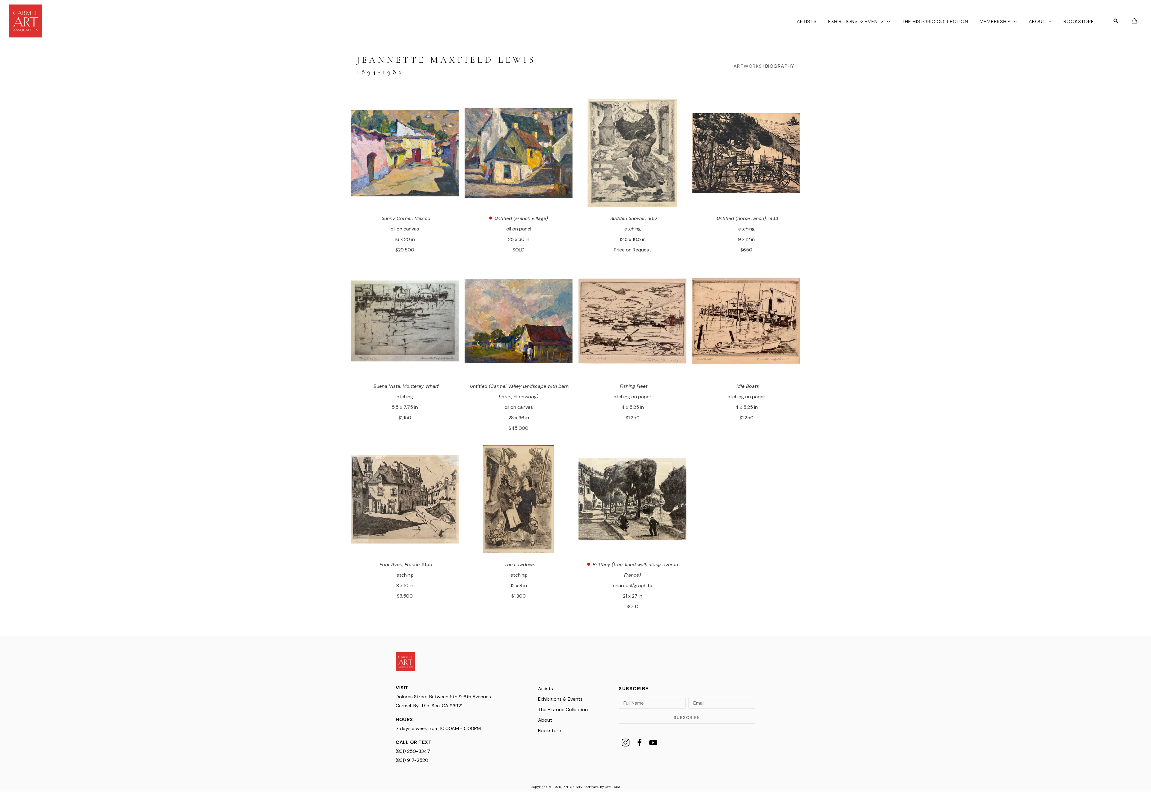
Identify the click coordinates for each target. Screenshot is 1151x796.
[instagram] (625, 743)
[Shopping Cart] (1134, 21)
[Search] (1116, 21)
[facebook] (639, 743)
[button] (859, 21)
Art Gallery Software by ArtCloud (592, 787)
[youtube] (653, 743)
